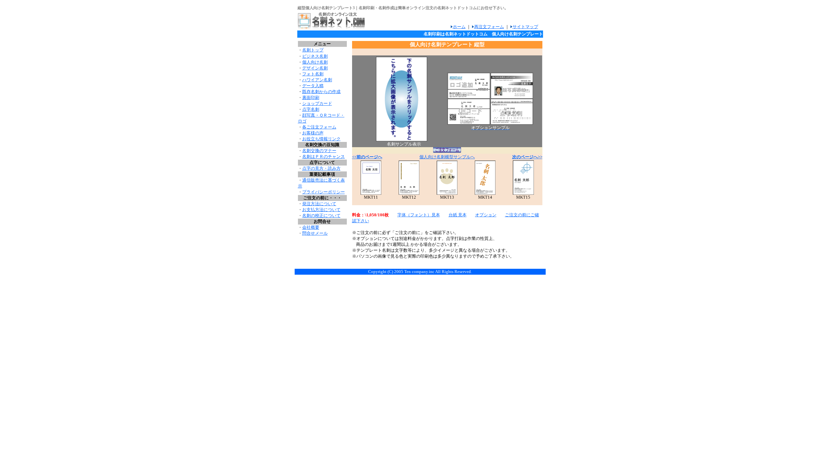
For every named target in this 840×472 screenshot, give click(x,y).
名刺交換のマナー (319, 150)
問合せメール (315, 233)
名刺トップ (313, 50)
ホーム (459, 26)
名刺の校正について (321, 215)
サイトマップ (525, 26)
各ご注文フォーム (319, 127)
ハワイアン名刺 (317, 79)
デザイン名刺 (315, 68)
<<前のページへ (367, 156)
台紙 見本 (458, 214)
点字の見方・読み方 (321, 168)
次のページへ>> (527, 156)
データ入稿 (313, 85)
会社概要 (310, 227)
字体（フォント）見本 (418, 214)
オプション (485, 214)
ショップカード (317, 103)
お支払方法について (321, 209)
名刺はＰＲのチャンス (323, 156)
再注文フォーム (489, 26)
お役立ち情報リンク (321, 138)
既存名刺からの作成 (321, 91)
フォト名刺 (313, 73)
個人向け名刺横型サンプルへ (447, 156)
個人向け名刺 (315, 62)
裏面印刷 (310, 97)
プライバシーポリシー (323, 191)
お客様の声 (313, 132)
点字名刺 (310, 109)
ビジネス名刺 (315, 56)
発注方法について (319, 203)
